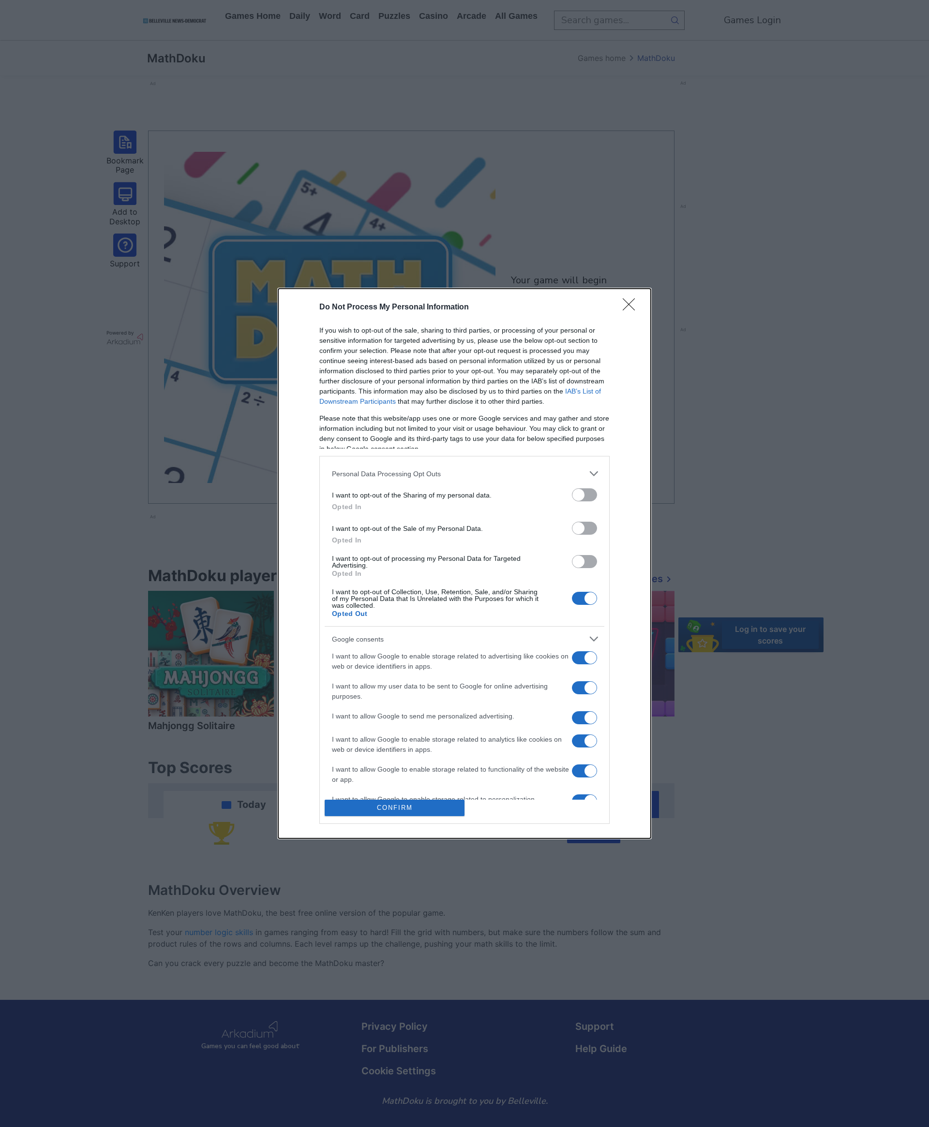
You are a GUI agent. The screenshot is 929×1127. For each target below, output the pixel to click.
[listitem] (464, 473)
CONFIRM (395, 807)
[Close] (632, 307)
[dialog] (464, 563)
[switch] (584, 494)
